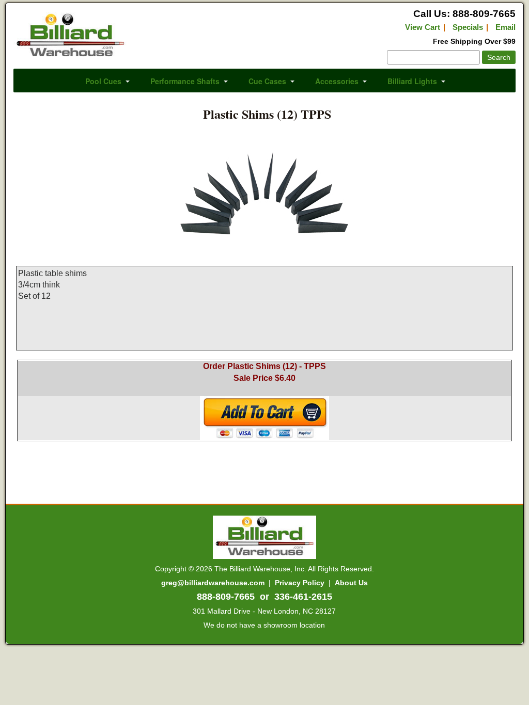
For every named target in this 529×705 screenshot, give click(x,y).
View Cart (422, 27)
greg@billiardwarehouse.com (212, 583)
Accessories (337, 81)
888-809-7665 (226, 596)
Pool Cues (103, 81)
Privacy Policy (299, 583)
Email (505, 27)
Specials (468, 27)
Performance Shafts (185, 81)
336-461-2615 (303, 596)
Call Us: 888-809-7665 (464, 13)
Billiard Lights (412, 81)
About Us (351, 583)
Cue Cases (267, 81)
